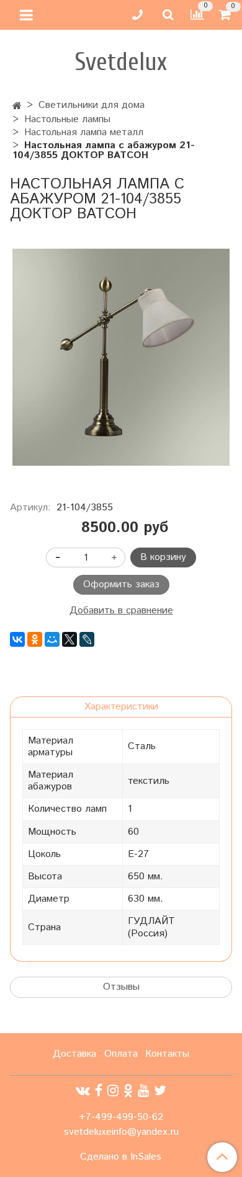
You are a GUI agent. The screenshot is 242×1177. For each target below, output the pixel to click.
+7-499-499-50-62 (121, 1117)
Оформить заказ (121, 584)
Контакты (167, 1054)
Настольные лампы (67, 119)
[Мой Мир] (52, 639)
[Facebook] (98, 1091)
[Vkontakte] (83, 1091)
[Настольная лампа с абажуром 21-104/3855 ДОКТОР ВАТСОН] (121, 357)
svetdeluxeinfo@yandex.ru (121, 1132)
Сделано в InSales (120, 1157)
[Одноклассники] (34, 639)
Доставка (74, 1054)
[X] (69, 639)
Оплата (121, 1054)
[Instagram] (113, 1091)
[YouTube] (143, 1091)
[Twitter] (160, 1091)
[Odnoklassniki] (128, 1091)
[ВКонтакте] (17, 639)
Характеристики (121, 707)
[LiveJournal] (86, 639)
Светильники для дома (91, 105)
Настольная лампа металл (83, 132)
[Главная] (17, 106)
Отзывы (121, 987)
